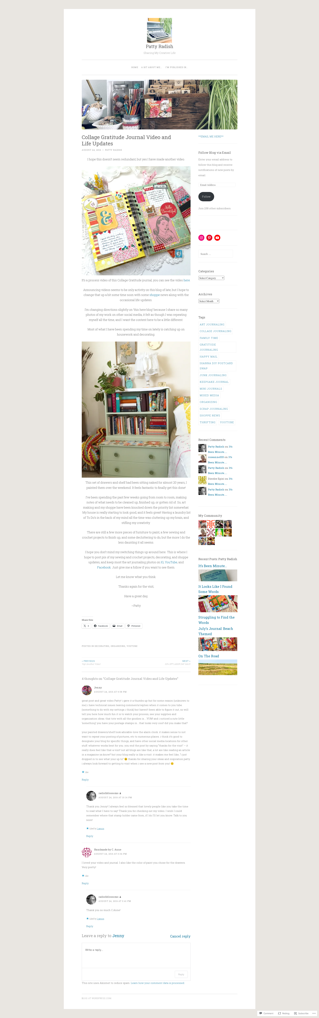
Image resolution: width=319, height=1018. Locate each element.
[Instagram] (201, 238)
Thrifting (207, 422)
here (187, 280)
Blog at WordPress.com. (97, 998)
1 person (100, 828)
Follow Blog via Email (214, 153)
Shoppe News (210, 415)
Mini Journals (211, 388)
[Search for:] (215, 254)
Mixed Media (209, 395)
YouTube (171, 562)
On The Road (208, 656)
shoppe (155, 295)
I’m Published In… (176, 67)
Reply (85, 779)
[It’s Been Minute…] (217, 580)
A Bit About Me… (151, 67)
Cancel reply (180, 936)
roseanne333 (216, 457)
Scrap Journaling (214, 408)
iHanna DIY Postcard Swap (216, 366)
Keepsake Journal (214, 381)
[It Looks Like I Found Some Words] (217, 611)
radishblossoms (108, 793)
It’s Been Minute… (212, 566)
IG (162, 562)
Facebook (104, 567)
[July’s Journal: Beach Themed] (217, 650)
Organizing (118, 646)
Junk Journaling (213, 375)
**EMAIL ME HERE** (210, 136)
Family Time (209, 338)
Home (134, 67)
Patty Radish (159, 46)
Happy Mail (208, 356)
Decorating (102, 646)
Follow (206, 196)
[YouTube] (217, 238)
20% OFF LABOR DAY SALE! (178, 662)
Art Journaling (212, 324)
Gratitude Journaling (209, 347)
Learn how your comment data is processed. (158, 983)
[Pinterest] (209, 238)
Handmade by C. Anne (107, 849)
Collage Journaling (215, 331)
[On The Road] (217, 674)
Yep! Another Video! (91, 662)
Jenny (118, 935)
